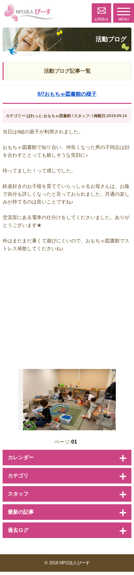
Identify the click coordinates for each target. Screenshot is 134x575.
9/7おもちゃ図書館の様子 (67, 94)
